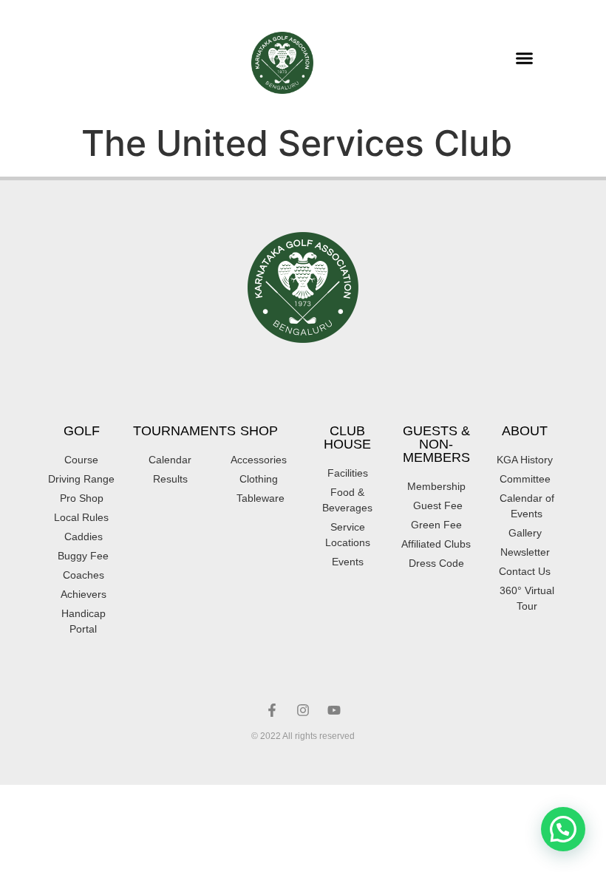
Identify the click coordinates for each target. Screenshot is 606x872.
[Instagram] (303, 710)
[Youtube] (334, 710)
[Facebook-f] (272, 710)
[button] (524, 58)
